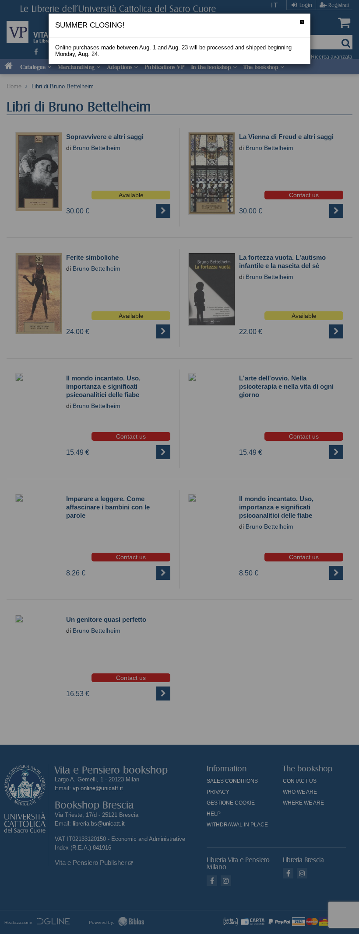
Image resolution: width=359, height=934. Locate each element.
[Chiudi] (302, 22)
